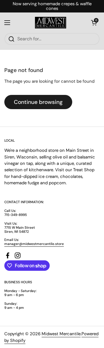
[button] (94, 22)
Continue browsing (38, 102)
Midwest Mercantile (61, 334)
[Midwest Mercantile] (50, 22)
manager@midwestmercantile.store (34, 243)
